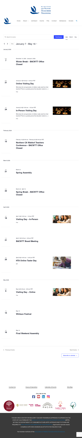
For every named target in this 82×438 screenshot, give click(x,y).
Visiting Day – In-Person (27, 219)
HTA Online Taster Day (26, 260)
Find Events (58, 37)
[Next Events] (7, 44)
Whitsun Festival (23, 314)
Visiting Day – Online (25, 292)
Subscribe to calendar (69, 355)
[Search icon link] (77, 21)
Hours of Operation (31, 387)
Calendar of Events (50, 387)
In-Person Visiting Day (26, 110)
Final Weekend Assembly (27, 333)
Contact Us (12, 387)
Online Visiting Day (25, 83)
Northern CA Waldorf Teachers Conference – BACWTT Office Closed (30, 145)
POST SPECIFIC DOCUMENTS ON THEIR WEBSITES (36, 424)
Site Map (70, 387)
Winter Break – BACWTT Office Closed (30, 63)
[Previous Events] (4, 44)
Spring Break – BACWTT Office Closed (30, 193)
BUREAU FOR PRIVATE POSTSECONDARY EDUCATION (48, 420)
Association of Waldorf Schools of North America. (50, 431)
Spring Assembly (24, 172)
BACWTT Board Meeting (27, 241)
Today (12, 43)
